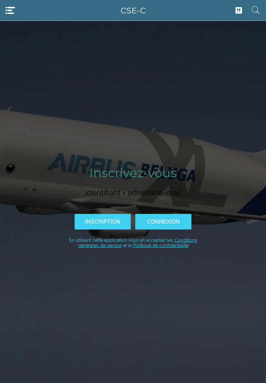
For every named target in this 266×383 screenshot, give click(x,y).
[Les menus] (239, 10)
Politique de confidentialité (160, 245)
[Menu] (10, 10)
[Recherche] (255, 10)
